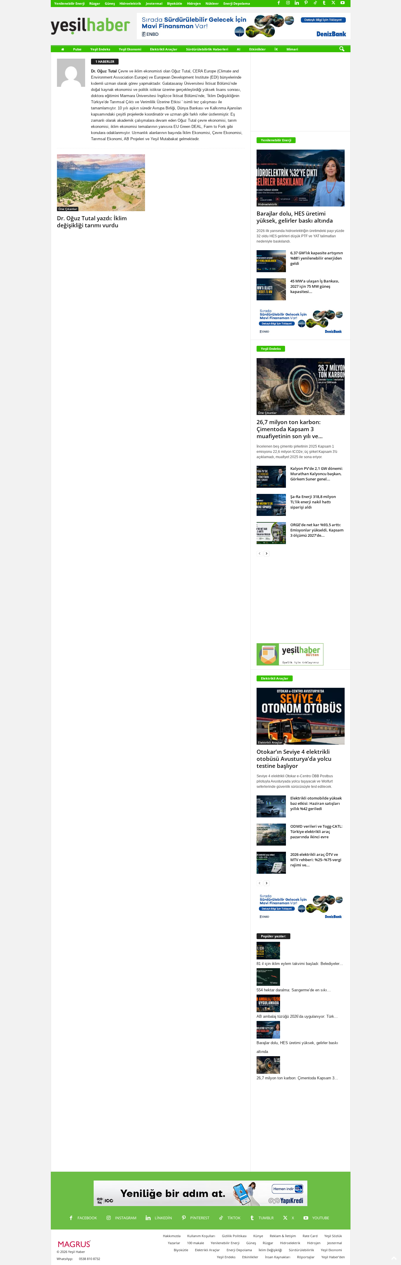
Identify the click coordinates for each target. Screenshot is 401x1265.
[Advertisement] (301, 89)
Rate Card (310, 1236)
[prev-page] (259, 553)
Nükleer (212, 3)
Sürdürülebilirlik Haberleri (207, 49)
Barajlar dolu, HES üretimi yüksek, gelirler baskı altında (295, 217)
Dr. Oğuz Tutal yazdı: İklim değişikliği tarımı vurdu (92, 221)
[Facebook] (278, 3)
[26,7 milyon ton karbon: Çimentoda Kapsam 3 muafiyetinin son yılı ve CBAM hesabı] (301, 386)
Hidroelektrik (130, 3)
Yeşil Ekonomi (130, 49)
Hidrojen (194, 3)
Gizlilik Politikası (234, 1236)
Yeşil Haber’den (333, 1257)
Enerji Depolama (236, 3)
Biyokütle (174, 3)
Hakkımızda (172, 1236)
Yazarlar (174, 1243)
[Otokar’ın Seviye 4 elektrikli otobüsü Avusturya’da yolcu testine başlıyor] (301, 716)
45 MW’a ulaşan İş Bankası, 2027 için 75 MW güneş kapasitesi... (314, 286)
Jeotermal (154, 3)
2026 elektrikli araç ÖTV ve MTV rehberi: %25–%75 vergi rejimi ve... (315, 860)
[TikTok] (315, 3)
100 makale (195, 1243)
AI (238, 49)
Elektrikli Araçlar (163, 49)
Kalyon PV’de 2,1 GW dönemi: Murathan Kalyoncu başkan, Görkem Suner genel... (316, 474)
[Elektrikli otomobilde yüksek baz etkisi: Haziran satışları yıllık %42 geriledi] (271, 806)
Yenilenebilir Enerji (69, 3)
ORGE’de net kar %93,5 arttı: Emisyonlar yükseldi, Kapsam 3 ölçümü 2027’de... (316, 530)
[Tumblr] (324, 3)
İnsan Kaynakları (277, 1257)
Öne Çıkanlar (67, 209)
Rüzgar (94, 3)
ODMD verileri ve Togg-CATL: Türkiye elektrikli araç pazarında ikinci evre (316, 831)
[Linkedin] (297, 3)
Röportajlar (306, 1257)
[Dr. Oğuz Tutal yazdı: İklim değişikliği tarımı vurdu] (101, 182)
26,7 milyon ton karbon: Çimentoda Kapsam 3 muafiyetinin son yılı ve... (290, 429)
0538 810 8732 (89, 1258)
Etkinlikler (257, 49)
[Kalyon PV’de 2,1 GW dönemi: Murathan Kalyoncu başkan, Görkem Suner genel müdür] (271, 477)
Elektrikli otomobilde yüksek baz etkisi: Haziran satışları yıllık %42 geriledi (316, 803)
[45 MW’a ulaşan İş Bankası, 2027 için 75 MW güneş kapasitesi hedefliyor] (271, 289)
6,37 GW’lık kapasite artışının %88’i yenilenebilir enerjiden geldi (316, 258)
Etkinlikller (250, 1257)
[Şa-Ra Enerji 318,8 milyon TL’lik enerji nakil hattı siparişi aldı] (271, 505)
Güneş (110, 3)
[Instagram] (288, 3)
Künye (258, 1236)
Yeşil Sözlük (333, 1236)
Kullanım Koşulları (201, 1236)
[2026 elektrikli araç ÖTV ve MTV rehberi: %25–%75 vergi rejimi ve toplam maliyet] (271, 863)
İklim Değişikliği (270, 1250)
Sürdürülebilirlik (301, 1250)
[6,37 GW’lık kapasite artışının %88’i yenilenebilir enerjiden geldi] (271, 261)
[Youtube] (342, 3)
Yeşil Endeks (100, 49)
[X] (333, 3)
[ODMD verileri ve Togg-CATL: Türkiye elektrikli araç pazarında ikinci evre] (271, 835)
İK (276, 49)
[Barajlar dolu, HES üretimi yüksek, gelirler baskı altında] (301, 178)
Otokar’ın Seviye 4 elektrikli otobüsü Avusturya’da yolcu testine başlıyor (294, 759)
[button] (341, 49)
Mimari (292, 49)
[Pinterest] (306, 3)
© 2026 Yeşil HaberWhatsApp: (71, 1255)
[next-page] (266, 553)
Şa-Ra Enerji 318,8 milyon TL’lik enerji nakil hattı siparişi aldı (313, 502)
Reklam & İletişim (283, 1236)
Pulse (77, 49)
